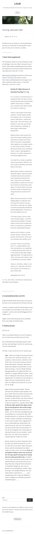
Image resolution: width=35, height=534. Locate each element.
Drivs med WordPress (8, 530)
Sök (3, 498)
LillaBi (17, 3)
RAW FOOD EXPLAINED (9, 75)
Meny (17, 12)
